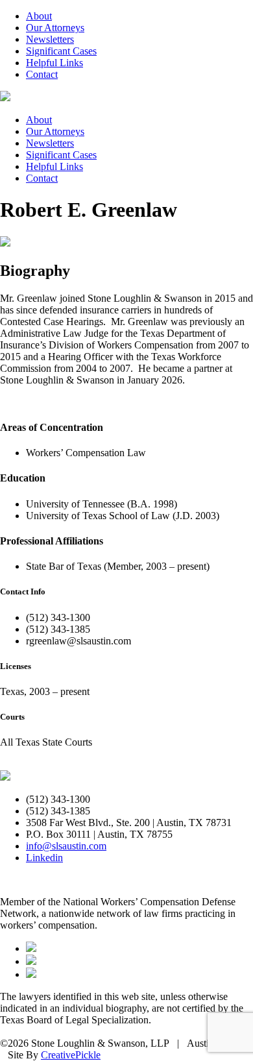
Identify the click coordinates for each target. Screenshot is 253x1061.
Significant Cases (61, 50)
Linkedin (44, 857)
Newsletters (50, 39)
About (39, 15)
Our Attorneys (55, 27)
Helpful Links (54, 62)
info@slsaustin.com (66, 845)
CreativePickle (71, 1054)
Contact (42, 74)
